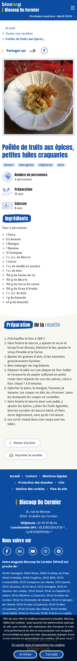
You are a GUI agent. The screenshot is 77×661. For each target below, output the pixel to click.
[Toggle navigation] (73, 9)
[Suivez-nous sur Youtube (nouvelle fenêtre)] (32, 551)
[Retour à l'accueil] (11, 4)
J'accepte (51, 654)
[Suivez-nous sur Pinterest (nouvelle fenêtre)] (58, 551)
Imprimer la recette (28, 455)
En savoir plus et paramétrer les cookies (38, 645)
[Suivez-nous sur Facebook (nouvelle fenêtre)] (7, 551)
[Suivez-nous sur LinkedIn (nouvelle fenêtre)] (19, 551)
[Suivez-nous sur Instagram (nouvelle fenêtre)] (45, 551)
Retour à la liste (24, 443)
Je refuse (25, 654)
